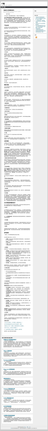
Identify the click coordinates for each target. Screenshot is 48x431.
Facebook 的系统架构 (9, 360)
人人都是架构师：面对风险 (40, 20)
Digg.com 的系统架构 (9, 369)
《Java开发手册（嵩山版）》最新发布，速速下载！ (13, 329)
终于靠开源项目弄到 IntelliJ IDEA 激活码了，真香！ (13, 324)
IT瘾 (3, 4)
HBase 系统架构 (8, 351)
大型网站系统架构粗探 (9, 415)
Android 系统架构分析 (9, 388)
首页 (2, 7)
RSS (36, 37)
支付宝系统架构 (7, 406)
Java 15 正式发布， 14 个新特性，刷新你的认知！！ (14, 322)
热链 (4, 7)
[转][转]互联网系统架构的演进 (41, 30)
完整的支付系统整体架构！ (10, 339)
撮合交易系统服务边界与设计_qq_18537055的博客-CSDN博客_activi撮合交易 (41, 26)
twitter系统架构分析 (9, 398)
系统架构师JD (7, 378)
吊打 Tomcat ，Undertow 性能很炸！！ (11, 327)
